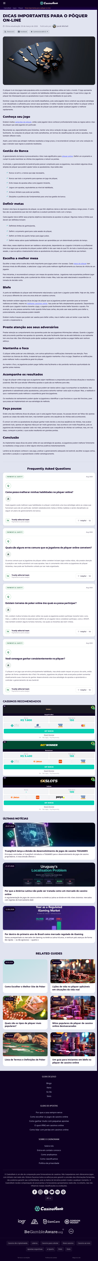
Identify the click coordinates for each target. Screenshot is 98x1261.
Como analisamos (49, 1154)
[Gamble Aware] (44, 1231)
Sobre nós (49, 1146)
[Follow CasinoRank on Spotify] (57, 1192)
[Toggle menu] (4, 3)
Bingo (49, 1083)
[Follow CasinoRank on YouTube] (51, 1192)
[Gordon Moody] (72, 1221)
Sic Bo (49, 1092)
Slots (49, 1096)
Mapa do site (76, 1257)
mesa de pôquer (80, 264)
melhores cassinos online (37, 303)
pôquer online (67, 156)
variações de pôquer (23, 122)
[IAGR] (22, 1221)
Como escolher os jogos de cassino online (49, 1116)
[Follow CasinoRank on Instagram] (40, 1192)
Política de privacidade (49, 1163)
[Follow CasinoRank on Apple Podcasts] (63, 1192)
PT (48, 1198)
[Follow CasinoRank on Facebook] (34, 1192)
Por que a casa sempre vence (49, 1112)
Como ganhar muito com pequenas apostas (49, 1121)
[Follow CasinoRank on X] (46, 1192)
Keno (49, 1087)
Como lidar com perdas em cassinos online (49, 1129)
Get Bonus (49, 731)
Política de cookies (51, 1257)
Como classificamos (49, 1159)
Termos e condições (24, 1257)
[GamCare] (51, 1221)
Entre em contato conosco (49, 1150)
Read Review (49, 735)
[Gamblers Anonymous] (34, 1221)
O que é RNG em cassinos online (49, 1125)
